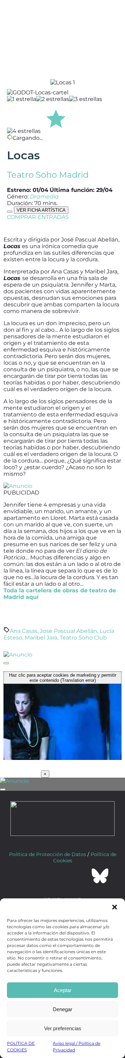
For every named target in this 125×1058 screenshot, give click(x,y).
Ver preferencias (62, 1028)
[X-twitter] (43, 876)
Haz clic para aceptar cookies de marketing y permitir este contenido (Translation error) (62, 677)
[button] (114, 907)
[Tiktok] (81, 876)
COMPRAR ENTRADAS (38, 217)
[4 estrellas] (24, 131)
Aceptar (63, 990)
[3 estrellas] (85, 99)
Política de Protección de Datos (47, 854)
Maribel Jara (41, 637)
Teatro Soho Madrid (48, 175)
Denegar (62, 1009)
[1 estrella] (21, 99)
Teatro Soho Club (83, 637)
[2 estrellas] (52, 99)
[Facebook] (25, 876)
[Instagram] (62, 876)
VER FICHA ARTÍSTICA (41, 210)
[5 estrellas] (56, 117)
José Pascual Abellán (68, 631)
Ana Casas (24, 631)
